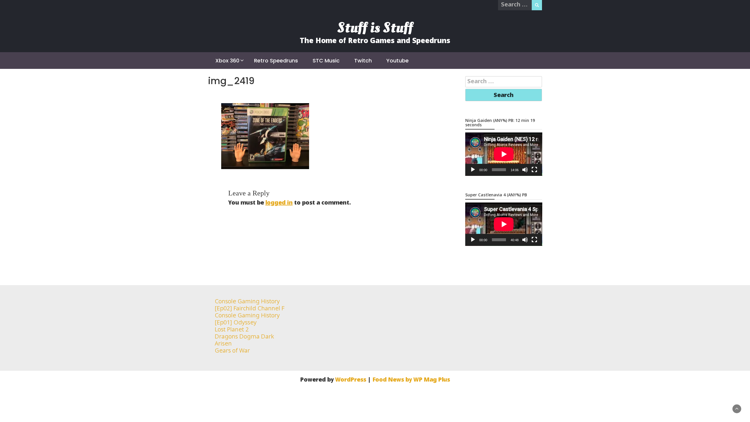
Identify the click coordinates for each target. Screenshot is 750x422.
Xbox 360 (227, 60)
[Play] (473, 170)
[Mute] (525, 170)
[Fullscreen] (534, 170)
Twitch (363, 60)
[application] (503, 154)
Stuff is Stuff (375, 28)
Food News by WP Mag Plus (411, 380)
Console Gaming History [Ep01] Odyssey (247, 319)
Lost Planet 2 (232, 330)
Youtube (397, 60)
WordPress (350, 380)
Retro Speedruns (276, 60)
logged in (279, 203)
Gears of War (232, 351)
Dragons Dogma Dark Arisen (244, 340)
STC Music (326, 60)
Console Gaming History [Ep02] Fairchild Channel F (249, 305)
